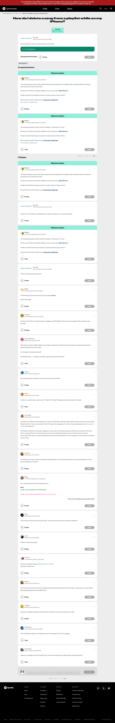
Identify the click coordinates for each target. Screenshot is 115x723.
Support (58, 690)
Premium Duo (76, 694)
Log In (106, 9)
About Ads (47, 719)
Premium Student (77, 702)
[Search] (100, 8)
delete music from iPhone (45, 564)
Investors (43, 702)
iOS (20, 13)
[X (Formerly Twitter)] (104, 688)
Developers (43, 694)
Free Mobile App (61, 698)
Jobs (25, 694)
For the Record (28, 698)
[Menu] (111, 8)
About (26, 690)
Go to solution (58, 31)
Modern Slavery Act (67, 719)
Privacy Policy (27, 719)
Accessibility (56, 719)
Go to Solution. (30, 49)
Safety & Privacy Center (15, 719)
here (53, 295)
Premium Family (76, 698)
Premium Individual (77, 690)
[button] (94, 38)
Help (45, 8)
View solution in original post (28, 102)
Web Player (59, 694)
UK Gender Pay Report (89, 719)
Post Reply (89, 672)
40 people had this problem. (28, 56)
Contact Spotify (60, 702)
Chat (57, 8)
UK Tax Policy (77, 719)
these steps (68, 4)
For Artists (43, 690)
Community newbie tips (50, 100)
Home (12, 13)
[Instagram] (98, 688)
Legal (5, 719)
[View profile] (26, 38)
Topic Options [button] (23, 63)
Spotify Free (75, 706)
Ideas (69, 8)
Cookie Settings (37, 719)
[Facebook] (109, 688)
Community (11, 8)
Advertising (43, 698)
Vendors (42, 706)
